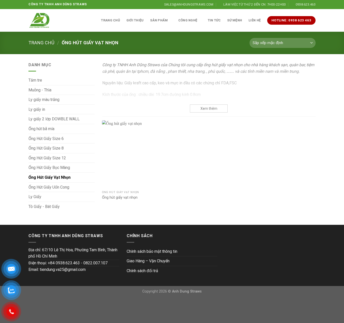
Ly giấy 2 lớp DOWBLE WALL (54, 119)
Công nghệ (187, 20)
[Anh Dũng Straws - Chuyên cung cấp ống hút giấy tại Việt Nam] (39, 20)
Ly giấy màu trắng (43, 99)
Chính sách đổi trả (142, 270)
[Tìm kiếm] (92, 20)
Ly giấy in (36, 109)
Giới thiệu (135, 20)
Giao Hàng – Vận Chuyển (148, 261)
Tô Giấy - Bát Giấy (44, 206)
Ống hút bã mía (41, 128)
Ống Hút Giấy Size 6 (46, 138)
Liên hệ (255, 20)
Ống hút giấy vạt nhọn (119, 197)
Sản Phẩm (159, 20)
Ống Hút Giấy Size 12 (47, 158)
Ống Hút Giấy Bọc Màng (49, 167)
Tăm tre (35, 80)
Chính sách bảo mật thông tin (152, 251)
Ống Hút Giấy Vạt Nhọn (49, 177)
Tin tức (214, 20)
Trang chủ (110, 20)
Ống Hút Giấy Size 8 (46, 148)
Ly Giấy (34, 196)
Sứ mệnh (234, 20)
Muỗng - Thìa (39, 90)
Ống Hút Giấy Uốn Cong (48, 187)
